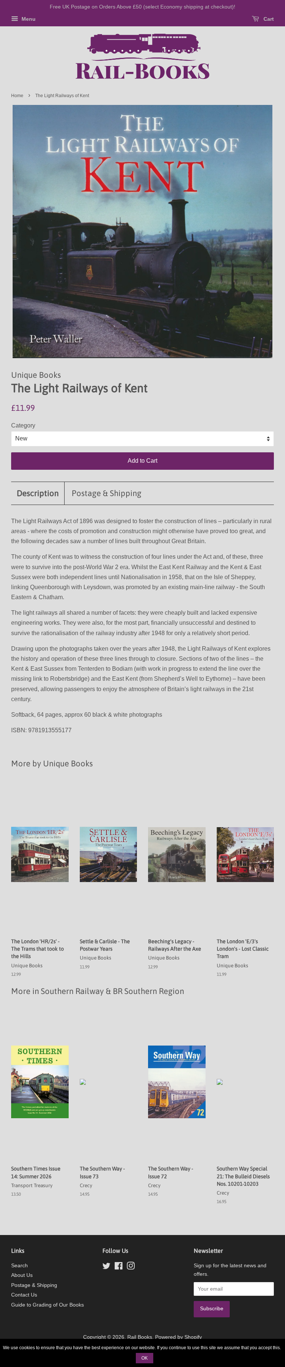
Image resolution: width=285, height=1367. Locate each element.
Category (23, 425)
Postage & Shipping (106, 493)
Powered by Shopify (178, 1337)
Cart (268, 19)
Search (19, 1265)
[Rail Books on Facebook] (118, 1267)
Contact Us (24, 1295)
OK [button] (144, 1358)
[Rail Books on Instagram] (131, 1267)
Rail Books (139, 1337)
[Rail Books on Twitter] (106, 1267)
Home (17, 95)
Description (38, 493)
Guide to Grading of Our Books (47, 1305)
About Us (22, 1275)
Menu (28, 19)
